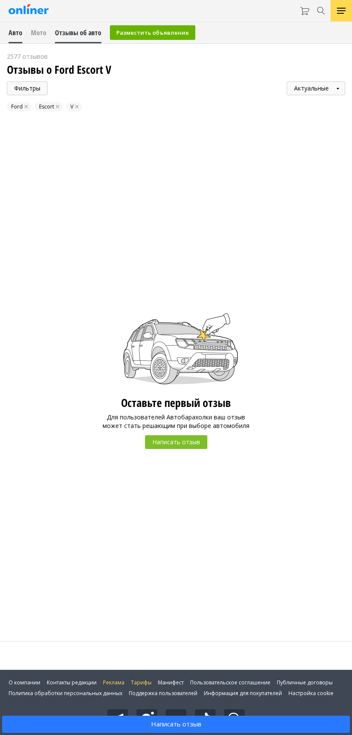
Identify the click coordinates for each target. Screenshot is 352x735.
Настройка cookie (311, 693)
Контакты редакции (72, 682)
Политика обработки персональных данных (65, 693)
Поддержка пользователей (163, 693)
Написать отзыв (176, 724)
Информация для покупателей (243, 693)
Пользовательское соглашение (230, 682)
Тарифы (141, 682)
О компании (24, 682)
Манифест (171, 682)
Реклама (113, 682)
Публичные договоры (305, 682)
